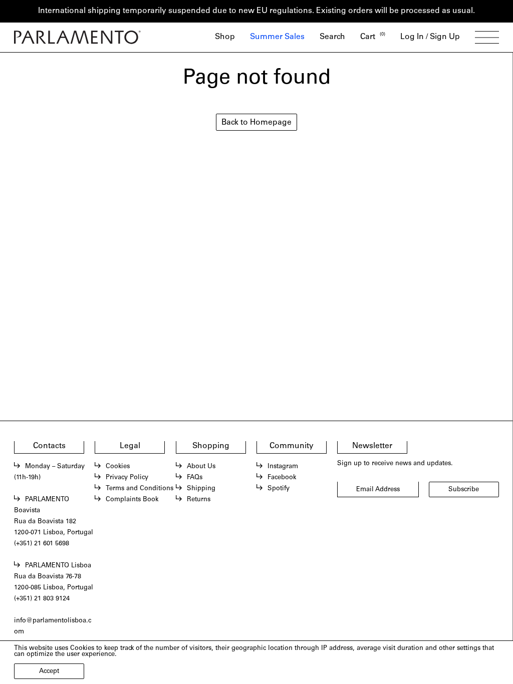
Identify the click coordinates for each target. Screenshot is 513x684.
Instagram (283, 467)
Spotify (279, 489)
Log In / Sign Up (430, 37)
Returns (198, 500)
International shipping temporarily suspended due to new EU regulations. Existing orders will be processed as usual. (256, 11)
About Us (201, 467)
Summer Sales (277, 37)
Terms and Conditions (139, 489)
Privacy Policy (127, 478)
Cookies (118, 467)
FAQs (194, 478)
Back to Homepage (256, 123)
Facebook (282, 478)
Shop (225, 37)
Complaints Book (132, 500)
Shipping (201, 489)
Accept (49, 671)
